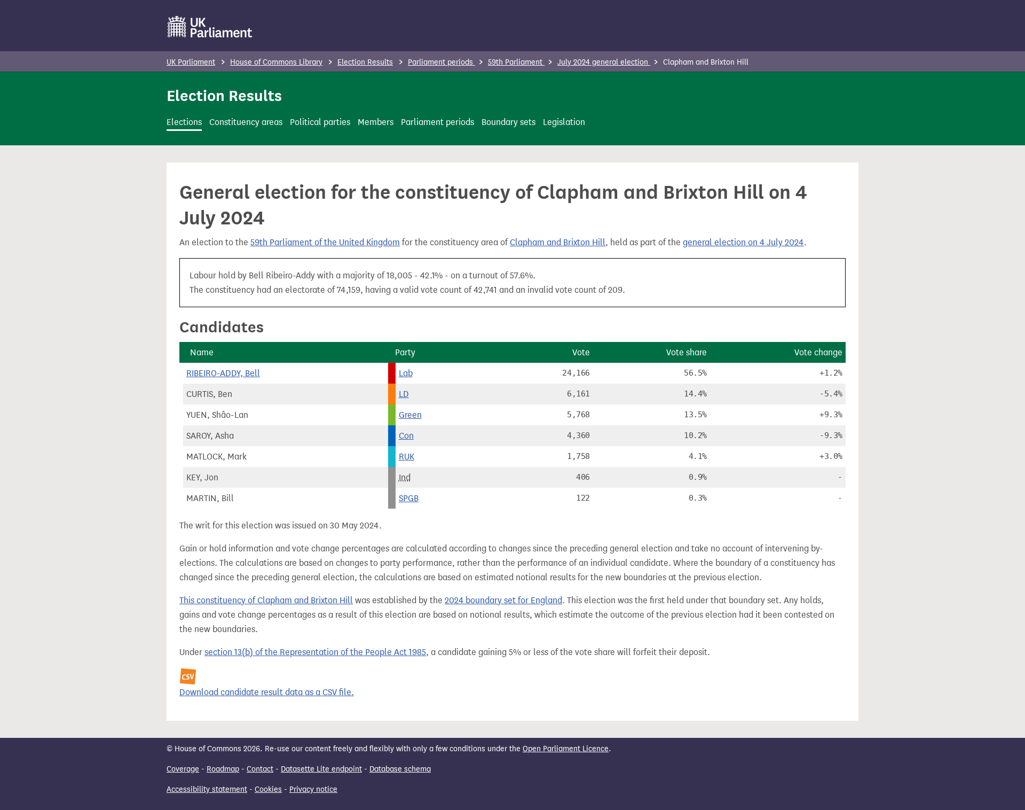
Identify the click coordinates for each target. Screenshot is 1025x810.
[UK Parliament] (210, 26)
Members (375, 122)
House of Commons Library (276, 62)
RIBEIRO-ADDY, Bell (223, 373)
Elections (184, 122)
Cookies (268, 789)
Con (406, 436)
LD (404, 394)
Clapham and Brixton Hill (557, 242)
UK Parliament (191, 62)
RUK (406, 456)
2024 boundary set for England (503, 600)
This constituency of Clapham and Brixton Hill (266, 600)
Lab (406, 373)
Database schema (400, 769)
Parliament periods (441, 62)
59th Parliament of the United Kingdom (325, 242)
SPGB (409, 498)
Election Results (365, 62)
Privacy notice (313, 789)
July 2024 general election (603, 62)
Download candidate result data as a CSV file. (266, 692)
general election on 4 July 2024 (743, 242)
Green (410, 415)
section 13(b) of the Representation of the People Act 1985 (315, 652)
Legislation (564, 122)
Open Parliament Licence (566, 748)
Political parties (320, 122)
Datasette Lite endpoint (321, 769)
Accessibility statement (207, 789)
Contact (260, 769)
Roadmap (223, 769)
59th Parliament (516, 62)
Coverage (183, 769)
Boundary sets (508, 122)
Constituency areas (245, 122)
